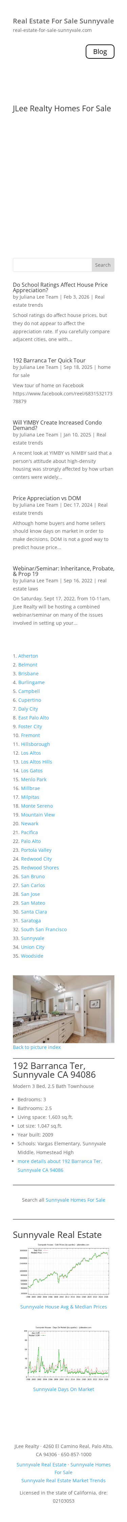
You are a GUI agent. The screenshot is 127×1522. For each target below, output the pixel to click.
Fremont (30, 735)
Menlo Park (33, 779)
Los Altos (31, 753)
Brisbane (28, 673)
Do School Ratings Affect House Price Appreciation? (60, 287)
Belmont (27, 664)
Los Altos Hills (36, 761)
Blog (100, 51)
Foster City (30, 726)
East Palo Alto (33, 717)
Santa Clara (34, 911)
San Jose (30, 894)
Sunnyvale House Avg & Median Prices (63, 1306)
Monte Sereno (37, 806)
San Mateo (33, 903)
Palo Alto (31, 841)
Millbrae (30, 788)
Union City (32, 947)
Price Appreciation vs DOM (47, 498)
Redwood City (36, 859)
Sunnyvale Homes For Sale (75, 1200)
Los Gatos (32, 770)
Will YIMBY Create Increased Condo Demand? (57, 425)
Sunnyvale (32, 938)
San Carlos (33, 885)
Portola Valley (36, 850)
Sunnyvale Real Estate (57, 1234)
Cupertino (29, 700)
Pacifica (29, 832)
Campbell (29, 691)
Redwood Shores (40, 867)
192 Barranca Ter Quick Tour (49, 360)
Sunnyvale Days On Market (63, 1389)
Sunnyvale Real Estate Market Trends (63, 1480)
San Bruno (33, 876)
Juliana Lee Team (39, 297)
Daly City (28, 709)
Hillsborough (35, 744)
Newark (29, 823)
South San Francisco (44, 929)
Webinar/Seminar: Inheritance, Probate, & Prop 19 (63, 571)
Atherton (28, 656)
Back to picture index (37, 1047)
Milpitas (30, 797)
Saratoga (31, 920)
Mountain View (38, 814)
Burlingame (31, 682)
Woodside (32, 956)
